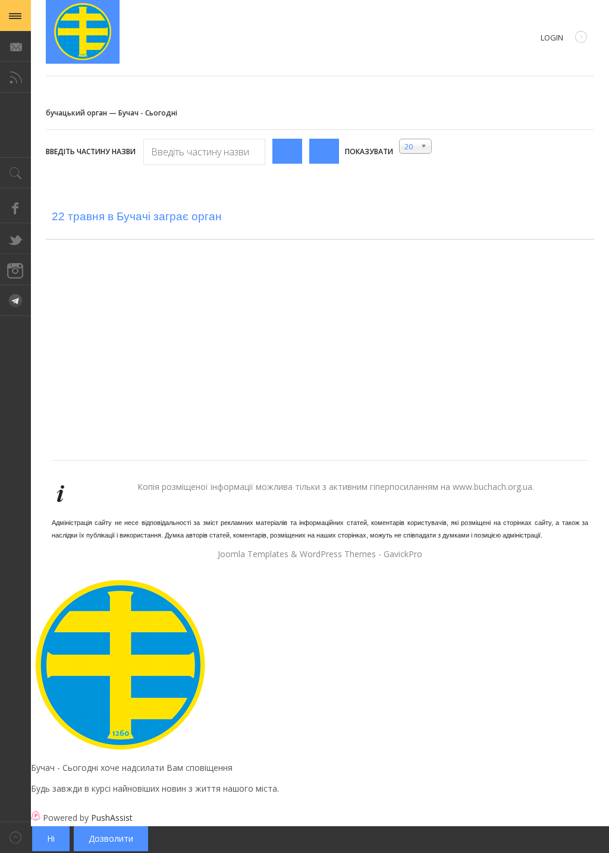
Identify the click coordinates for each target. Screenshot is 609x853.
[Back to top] (15, 837)
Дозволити (111, 838)
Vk (15, 300)
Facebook (15, 207)
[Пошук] (287, 151)
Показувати (369, 151)
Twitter (15, 238)
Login (552, 37)
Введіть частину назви (91, 151)
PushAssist (112, 817)
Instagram (15, 269)
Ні (51, 838)
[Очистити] (324, 151)
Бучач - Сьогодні (83, 32)
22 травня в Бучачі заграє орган (137, 216)
